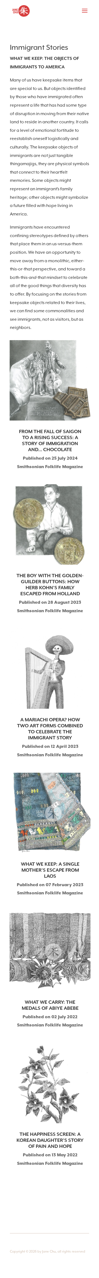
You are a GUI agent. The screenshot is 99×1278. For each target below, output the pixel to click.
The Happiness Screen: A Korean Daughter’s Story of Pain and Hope (50, 1140)
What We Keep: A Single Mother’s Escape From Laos (50, 870)
